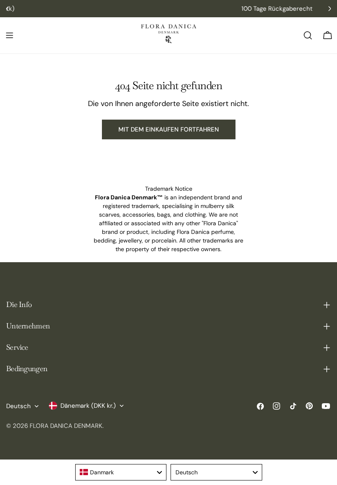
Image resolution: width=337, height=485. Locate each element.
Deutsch (18, 406)
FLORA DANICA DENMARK (66, 426)
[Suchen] (308, 35)
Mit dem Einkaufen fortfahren (168, 129)
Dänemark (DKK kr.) (88, 406)
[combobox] (121, 472)
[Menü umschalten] (9, 35)
